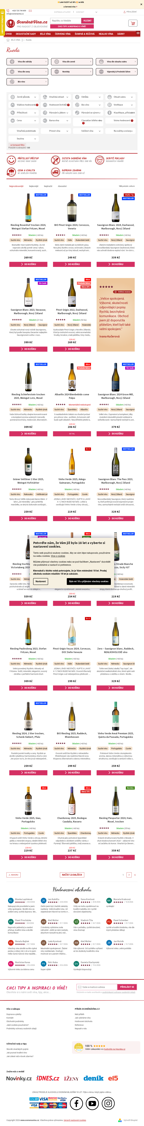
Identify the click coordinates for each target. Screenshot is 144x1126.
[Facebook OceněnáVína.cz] (76, 1103)
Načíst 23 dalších (72, 875)
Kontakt (80, 12)
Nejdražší (48, 186)
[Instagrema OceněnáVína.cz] (108, 1103)
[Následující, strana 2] (129, 874)
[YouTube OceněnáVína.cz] (92, 1103)
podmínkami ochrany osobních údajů (119, 992)
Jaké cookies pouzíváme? (17, 1025)
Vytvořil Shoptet (131, 1120)
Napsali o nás (81, 1028)
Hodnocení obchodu (72, 889)
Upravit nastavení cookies (75, 1120)
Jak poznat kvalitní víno (16, 1053)
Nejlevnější (33, 186)
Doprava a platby (62, 12)
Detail (72, 433)
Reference (79, 1025)
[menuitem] (9, 34)
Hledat (88, 20)
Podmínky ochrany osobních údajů (21, 1028)
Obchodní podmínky (15, 1021)
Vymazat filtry (18, 145)
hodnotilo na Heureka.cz (114, 1049)
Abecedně (62, 186)
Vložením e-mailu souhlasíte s (105, 992)
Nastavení (41, 581)
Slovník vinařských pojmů (17, 1049)
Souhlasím (89, 581)
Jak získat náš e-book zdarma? (19, 1056)
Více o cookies (58, 556)
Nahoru (14, 874)
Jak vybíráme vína (83, 1018)
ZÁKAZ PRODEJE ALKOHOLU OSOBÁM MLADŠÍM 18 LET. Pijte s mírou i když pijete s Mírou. (72, 1092)
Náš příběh (79, 1014)
